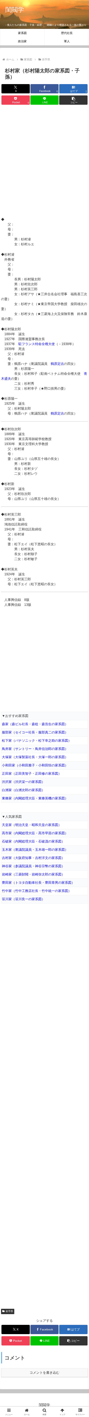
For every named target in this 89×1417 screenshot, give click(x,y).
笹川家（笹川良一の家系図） (23, 899)
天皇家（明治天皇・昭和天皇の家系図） (31, 825)
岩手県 (9, 1311)
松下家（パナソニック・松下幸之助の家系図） (36, 740)
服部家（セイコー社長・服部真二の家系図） (35, 732)
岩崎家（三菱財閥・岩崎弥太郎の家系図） (33, 874)
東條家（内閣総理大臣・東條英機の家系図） (35, 798)
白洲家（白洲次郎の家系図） (23, 790)
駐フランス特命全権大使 (36, 344)
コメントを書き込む (44, 1372)
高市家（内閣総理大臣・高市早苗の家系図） (35, 833)
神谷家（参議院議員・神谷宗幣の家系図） (33, 866)
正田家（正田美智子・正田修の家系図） (31, 773)
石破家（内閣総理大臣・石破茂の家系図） (33, 841)
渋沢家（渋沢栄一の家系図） (23, 782)
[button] (73, 100)
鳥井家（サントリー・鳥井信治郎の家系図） (35, 749)
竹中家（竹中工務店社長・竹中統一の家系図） (36, 891)
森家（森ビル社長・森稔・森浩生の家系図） (35, 724)
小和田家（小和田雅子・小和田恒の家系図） (35, 765)
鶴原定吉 (57, 363)
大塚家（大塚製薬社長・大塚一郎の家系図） (35, 757)
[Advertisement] (44, 161)
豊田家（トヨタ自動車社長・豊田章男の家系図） (38, 882)
